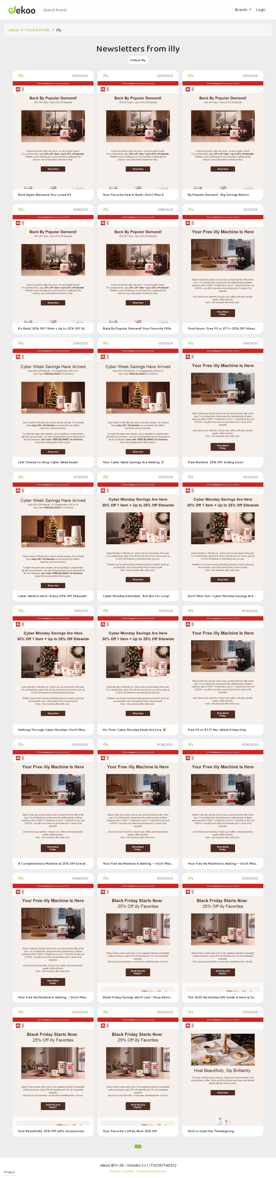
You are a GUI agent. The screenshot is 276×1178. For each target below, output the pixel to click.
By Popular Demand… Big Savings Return (218, 194)
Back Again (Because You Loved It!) (44, 194)
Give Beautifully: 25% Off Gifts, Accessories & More (53, 1131)
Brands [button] (241, 9)
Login (260, 9)
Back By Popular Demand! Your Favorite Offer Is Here (138, 328)
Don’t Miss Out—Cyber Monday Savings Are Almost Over (223, 595)
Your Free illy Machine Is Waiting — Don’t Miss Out (138, 863)
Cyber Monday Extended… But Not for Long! (136, 595)
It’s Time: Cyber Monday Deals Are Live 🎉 (135, 729)
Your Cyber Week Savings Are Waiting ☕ (134, 462)
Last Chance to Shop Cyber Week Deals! (48, 462)
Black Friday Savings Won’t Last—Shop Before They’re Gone (138, 997)
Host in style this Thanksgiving (211, 1131)
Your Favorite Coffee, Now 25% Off (130, 1131)
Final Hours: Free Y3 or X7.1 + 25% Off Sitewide (223, 328)
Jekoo (13, 30)
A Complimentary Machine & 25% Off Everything (53, 863)
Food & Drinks (37, 30)
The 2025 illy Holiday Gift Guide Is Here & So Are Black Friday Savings (223, 997)
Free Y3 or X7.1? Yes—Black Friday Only (217, 729)
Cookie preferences (151, 1171)
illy (20, 75)
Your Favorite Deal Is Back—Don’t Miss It (133, 194)
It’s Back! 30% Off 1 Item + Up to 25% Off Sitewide (53, 328)
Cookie (128, 1171)
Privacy (9, 1172)
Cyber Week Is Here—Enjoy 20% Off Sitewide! (52, 595)
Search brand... (52, 18)
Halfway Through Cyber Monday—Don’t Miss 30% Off (53, 729)
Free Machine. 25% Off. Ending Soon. (216, 462)
